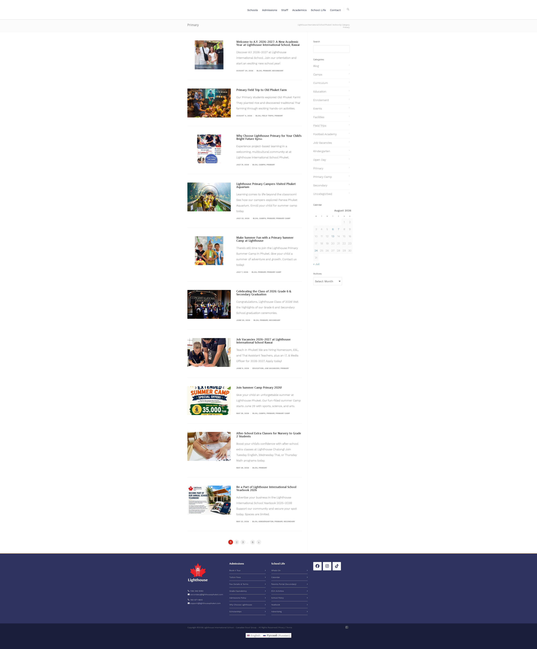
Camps (262, 165)
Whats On (276, 570)
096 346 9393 (196, 591)
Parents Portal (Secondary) (283, 584)
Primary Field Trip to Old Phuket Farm (261, 90)
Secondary (277, 71)
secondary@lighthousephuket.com (206, 594)
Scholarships (235, 611)
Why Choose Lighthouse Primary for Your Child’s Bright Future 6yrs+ (269, 137)
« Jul (316, 264)
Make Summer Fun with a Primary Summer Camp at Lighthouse (265, 239)
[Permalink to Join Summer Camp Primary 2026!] (209, 400)
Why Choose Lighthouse (240, 605)
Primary (267, 71)
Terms (289, 627)
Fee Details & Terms (238, 584)
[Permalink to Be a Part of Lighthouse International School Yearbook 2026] (209, 500)
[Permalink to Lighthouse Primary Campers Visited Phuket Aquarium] (209, 197)
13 (333, 236)
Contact (335, 10)
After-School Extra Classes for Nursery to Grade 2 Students (268, 435)
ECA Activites (277, 591)
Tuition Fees (235, 577)
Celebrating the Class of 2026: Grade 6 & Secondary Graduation (263, 293)
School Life (318, 10)
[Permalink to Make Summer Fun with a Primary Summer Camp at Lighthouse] (209, 250)
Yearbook (275, 605)
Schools (252, 10)
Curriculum (320, 83)
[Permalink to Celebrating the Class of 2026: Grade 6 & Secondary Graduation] (209, 304)
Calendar (275, 577)
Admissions (269, 10)
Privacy (281, 627)
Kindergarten (266, 521)
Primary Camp (283, 218)
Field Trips (267, 116)
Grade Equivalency (238, 591)
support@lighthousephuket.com (205, 603)
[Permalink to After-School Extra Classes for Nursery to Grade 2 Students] (209, 446)
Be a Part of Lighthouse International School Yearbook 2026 (266, 488)
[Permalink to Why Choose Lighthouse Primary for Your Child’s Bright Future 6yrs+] (209, 148)
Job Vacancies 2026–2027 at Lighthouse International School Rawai (263, 341)
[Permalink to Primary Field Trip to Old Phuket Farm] (209, 103)
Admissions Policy (237, 598)
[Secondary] (347, 627)
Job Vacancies (272, 368)
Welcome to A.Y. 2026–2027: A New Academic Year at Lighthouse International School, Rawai (268, 43)
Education (257, 368)
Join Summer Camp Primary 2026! (259, 388)
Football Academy (325, 134)
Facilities (318, 117)
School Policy (277, 598)
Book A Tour (235, 570)
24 (316, 250)
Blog (259, 71)
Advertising (276, 611)
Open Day (319, 159)
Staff (284, 10)
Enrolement (321, 100)
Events (317, 108)
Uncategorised (322, 194)
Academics (299, 10)
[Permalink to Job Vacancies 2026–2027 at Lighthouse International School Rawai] (209, 352)
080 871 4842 (196, 600)
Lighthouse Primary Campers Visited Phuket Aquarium (266, 185)
